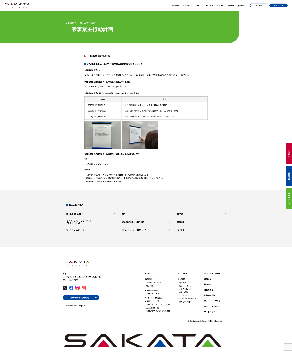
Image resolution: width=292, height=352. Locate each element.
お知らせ (207, 278)
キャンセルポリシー (212, 306)
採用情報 (207, 284)
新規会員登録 (209, 295)
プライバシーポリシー (213, 300)
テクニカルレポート (212, 273)
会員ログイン (259, 5)
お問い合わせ (278, 5)
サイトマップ (209, 311)
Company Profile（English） (75, 305)
